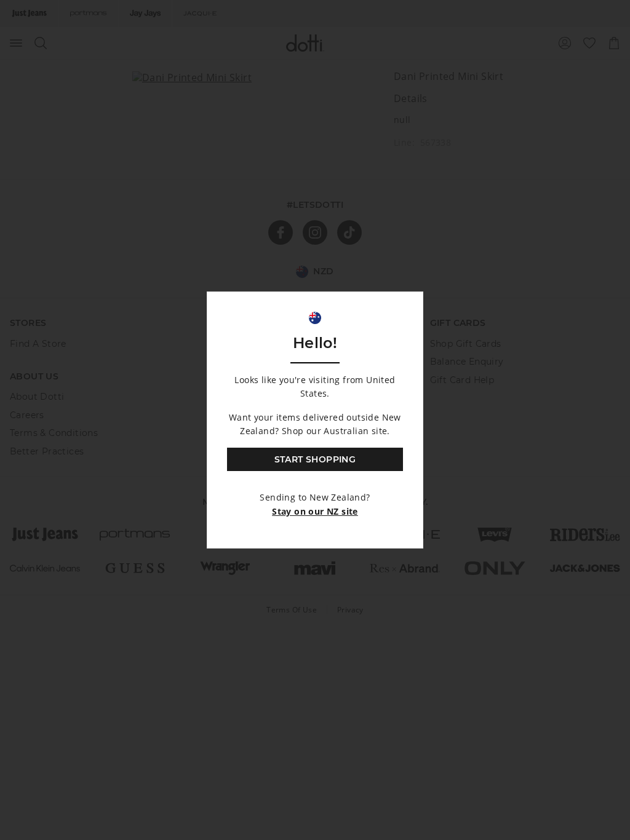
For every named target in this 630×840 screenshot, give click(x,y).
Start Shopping (315, 459)
